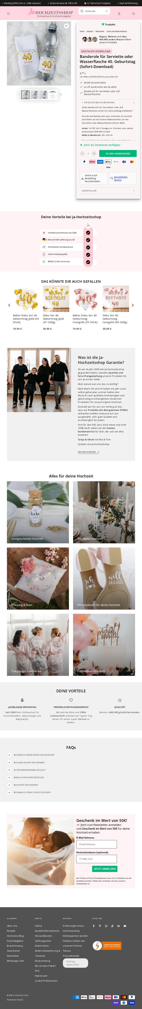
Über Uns (12, 925)
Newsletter (13, 955)
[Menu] (8, 13)
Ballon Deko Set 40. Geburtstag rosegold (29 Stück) (85, 319)
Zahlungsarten (43, 940)
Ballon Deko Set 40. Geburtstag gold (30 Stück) (26, 319)
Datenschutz (42, 945)
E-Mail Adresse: (85, 837)
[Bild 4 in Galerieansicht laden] (52, 95)
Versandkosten (43, 935)
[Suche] (82, 11)
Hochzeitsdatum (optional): (92, 852)
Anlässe (90, 31)
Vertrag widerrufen (72, 963)
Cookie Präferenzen (46, 980)
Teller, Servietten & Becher (117, 31)
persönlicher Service (121, 178)
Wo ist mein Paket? (45, 965)
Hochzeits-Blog (15, 935)
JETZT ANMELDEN (105, 868)
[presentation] (9, 305)
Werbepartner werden (75, 935)
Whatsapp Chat (15, 960)
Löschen (101, 11)
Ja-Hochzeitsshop (20, 995)
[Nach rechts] (61, 95)
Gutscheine (13, 950)
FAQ (37, 970)
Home (82, 31)
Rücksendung (42, 960)
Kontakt (11, 930)
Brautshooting (15, 945)
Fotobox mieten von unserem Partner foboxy (74, 945)
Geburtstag (100, 31)
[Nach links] (17, 95)
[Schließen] (106, 11)
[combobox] (90, 11)
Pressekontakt (71, 955)
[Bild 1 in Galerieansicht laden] (25, 95)
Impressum (41, 975)
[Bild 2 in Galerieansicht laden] (34, 95)
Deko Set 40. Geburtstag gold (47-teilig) (53, 319)
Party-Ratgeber (15, 940)
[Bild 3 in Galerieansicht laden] (43, 95)
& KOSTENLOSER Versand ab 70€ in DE (103, 77)
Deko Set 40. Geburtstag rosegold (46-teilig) (115, 319)
